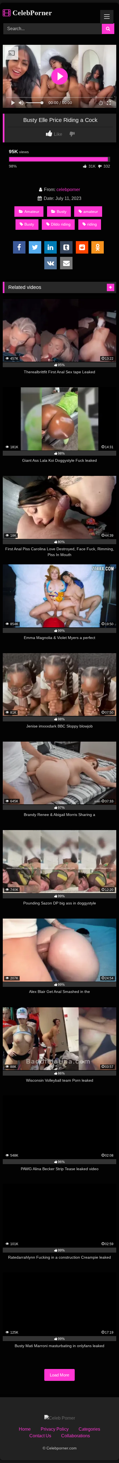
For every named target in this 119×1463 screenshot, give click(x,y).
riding (92, 224)
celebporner (68, 189)
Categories (89, 1429)
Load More (59, 1375)
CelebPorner (31, 13)
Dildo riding (61, 224)
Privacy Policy (55, 1429)
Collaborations (75, 1435)
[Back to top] (102, 1446)
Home (25, 1429)
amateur (90, 211)
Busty (61, 211)
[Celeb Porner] (59, 1418)
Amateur (31, 211)
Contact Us (40, 1435)
